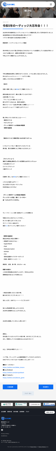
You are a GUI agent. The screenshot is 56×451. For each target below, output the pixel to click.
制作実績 (15, 411)
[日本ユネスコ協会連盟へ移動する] (49, 405)
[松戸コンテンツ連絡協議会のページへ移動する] (21, 405)
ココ (6, 226)
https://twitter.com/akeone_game (13, 378)
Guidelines (4, 436)
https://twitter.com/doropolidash (13, 372)
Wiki (17, 89)
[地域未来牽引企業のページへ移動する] (35, 405)
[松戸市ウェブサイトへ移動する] (7, 405)
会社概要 (3, 411)
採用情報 (22, 411)
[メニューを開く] (51, 4)
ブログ (27, 411)
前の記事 (10, 387)
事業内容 (9, 411)
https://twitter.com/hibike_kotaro (13, 367)
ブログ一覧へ (28, 393)
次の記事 (45, 387)
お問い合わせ (49, 412)
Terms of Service (42, 446)
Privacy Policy (5, 433)
